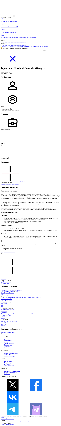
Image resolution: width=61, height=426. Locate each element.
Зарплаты (41, 46)
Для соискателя (8, 361)
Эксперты (26, 46)
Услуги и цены (8, 340)
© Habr (2, 417)
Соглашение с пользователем (12, 371)
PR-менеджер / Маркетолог (8, 309)
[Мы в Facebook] (36, 390)
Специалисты (9, 46)
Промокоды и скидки (9, 356)
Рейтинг (36, 46)
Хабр (2, 424)
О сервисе (6, 339)
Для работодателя (8, 363)
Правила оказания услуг (10, 372)
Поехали (3, 315)
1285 (11, 416)
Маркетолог (4, 303)
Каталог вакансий (9, 343)
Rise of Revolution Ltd (6, 299)
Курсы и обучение (18, 46)
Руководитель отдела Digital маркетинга (11, 290)
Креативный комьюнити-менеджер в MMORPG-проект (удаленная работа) (21, 297)
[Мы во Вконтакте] (12, 402)
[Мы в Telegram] (12, 414)
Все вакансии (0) (15, 184)
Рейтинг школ (7, 354)
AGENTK (22, 181)
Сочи (16, 291)
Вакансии (3, 46)
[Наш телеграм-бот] (36, 414)
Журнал (46, 46)
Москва (8, 315)
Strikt (2, 305)
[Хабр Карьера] (7, 15)
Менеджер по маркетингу (8, 252)
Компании (31, 46)
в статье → (57, 50)
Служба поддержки (9, 365)
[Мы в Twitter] (12, 390)
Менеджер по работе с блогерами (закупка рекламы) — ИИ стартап (19, 314)
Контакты (6, 347)
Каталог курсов (8, 345)
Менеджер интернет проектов (9, 321)
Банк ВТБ (3, 322)
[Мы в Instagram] (36, 402)
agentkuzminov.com (6, 184)
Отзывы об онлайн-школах (11, 353)
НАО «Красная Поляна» (7, 291)
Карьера (8, 424)
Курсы (12, 424)
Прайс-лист (7, 374)
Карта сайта (7, 346)
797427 (21, 416)
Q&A (4, 424)
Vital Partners (4, 311)
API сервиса (7, 364)
